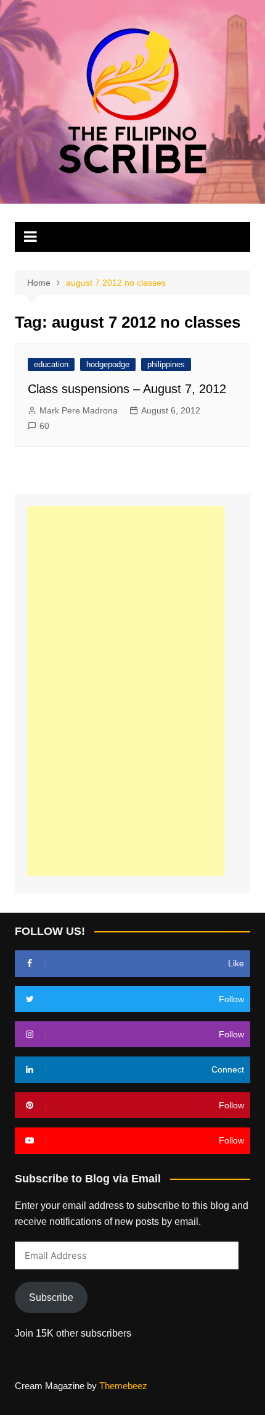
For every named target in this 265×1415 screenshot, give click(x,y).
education (51, 364)
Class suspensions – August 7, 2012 (127, 389)
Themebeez (123, 1385)
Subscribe (51, 1297)
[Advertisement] (125, 691)
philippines (166, 364)
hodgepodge (107, 364)
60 (44, 426)
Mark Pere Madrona (78, 410)
